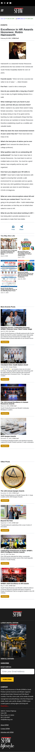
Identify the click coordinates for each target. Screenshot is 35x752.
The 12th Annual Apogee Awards (12, 491)
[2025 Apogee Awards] (13, 427)
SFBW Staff (15, 38)
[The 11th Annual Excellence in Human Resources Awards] (13, 393)
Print (13, 229)
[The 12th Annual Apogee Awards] (13, 477)
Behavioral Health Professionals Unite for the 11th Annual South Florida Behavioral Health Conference (25, 275)
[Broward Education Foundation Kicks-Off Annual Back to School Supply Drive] (26, 244)
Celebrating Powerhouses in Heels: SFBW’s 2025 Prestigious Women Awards (16, 551)
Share (21, 229)
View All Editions (7, 658)
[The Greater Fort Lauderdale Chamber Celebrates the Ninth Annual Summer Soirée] (9, 244)
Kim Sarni (11, 331)
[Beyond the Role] (13, 512)
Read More (5, 342)
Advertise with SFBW (7, 732)
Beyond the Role (7, 521)
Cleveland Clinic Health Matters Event (14, 365)
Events (4, 25)
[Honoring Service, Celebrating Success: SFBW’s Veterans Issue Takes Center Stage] (13, 318)
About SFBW (5, 725)
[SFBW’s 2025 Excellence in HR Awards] (13, 575)
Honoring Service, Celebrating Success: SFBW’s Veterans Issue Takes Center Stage (16, 328)
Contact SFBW (5, 728)
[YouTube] (10, 3)
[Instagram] (5, 3)
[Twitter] (7, 3)
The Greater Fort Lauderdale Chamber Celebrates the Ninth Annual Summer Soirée (9, 252)
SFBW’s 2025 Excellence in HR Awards (15, 583)
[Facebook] (2, 3)
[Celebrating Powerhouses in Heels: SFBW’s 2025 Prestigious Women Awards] (13, 542)
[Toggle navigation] (2, 10)
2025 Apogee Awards (8, 436)
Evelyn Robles (13, 367)
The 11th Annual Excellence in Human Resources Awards (14, 403)
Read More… (5, 706)
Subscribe (7, 679)
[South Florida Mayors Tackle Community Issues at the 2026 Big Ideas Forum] (9, 274)
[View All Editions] (13, 640)
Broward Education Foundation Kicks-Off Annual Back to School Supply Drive (25, 253)
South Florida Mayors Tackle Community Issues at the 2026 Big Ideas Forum (9, 289)
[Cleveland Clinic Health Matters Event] (13, 355)
